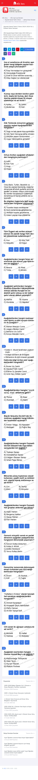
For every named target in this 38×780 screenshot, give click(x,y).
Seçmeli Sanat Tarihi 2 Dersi (13, 20)
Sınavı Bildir (29, 49)
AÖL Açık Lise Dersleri (16, 18)
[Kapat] (1, 9)
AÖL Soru (5, 18)
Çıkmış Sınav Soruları (29, 20)
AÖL (5, 768)
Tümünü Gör (29, 681)
